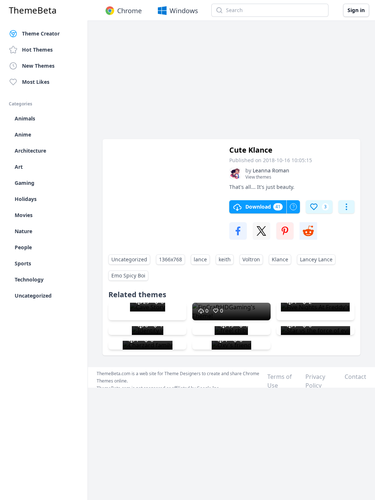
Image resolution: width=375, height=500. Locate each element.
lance (200, 259)
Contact (355, 377)
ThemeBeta (32, 10)
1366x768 (170, 259)
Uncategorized (129, 259)
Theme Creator (41, 33)
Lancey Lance (316, 259)
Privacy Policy (315, 381)
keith (225, 259)
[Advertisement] (231, 83)
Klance (280, 259)
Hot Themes (37, 49)
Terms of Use (279, 381)
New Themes (38, 65)
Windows (184, 10)
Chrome (129, 10)
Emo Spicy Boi (128, 275)
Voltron (251, 259)
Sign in (356, 10)
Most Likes (35, 81)
